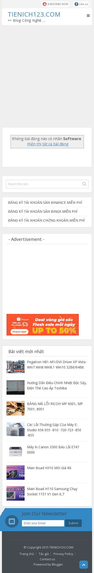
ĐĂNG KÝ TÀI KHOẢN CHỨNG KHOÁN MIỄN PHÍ (46, 220)
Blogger (57, 564)
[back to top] (83, 565)
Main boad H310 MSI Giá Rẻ (49, 468)
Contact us (47, 559)
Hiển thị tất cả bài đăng (47, 144)
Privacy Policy (63, 553)
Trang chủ (27, 553)
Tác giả (44, 553)
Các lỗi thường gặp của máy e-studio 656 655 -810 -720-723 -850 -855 (54, 429)
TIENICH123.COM (61, 547)
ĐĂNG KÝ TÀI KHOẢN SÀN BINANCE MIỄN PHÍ (45, 202)
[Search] (84, 184)
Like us (83, 4)
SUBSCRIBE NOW (57, 4)
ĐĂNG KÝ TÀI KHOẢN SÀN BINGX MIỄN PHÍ (42, 211)
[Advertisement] (47, 74)
